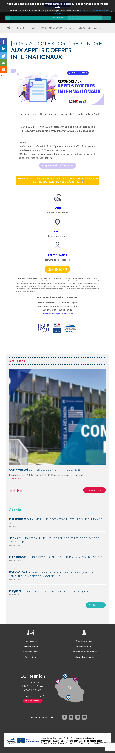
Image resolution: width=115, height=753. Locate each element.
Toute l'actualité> (94, 490)
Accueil (15, 28)
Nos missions (30, 640)
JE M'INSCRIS (57, 269)
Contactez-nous (31, 651)
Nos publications (84, 646)
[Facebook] (3, 41)
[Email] (3, 62)
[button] (11, 490)
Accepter (58, 18)
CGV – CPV (30, 656)
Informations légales (84, 656)
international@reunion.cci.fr (57, 313)
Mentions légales (84, 640)
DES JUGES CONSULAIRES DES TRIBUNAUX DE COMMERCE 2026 (56, 557)
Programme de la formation (57, 165)
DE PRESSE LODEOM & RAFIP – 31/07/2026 (44, 469)
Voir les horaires (32, 700)
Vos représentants (31, 646)
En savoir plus (15, 478)
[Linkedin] (3, 48)
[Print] (3, 69)
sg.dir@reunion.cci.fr (33, 696)
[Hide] (1, 76)
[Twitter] (3, 55)
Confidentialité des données (84, 651)
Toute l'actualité (29, 28)
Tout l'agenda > (96, 605)
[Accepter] (111, 11)
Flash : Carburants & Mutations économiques (48, 591)
